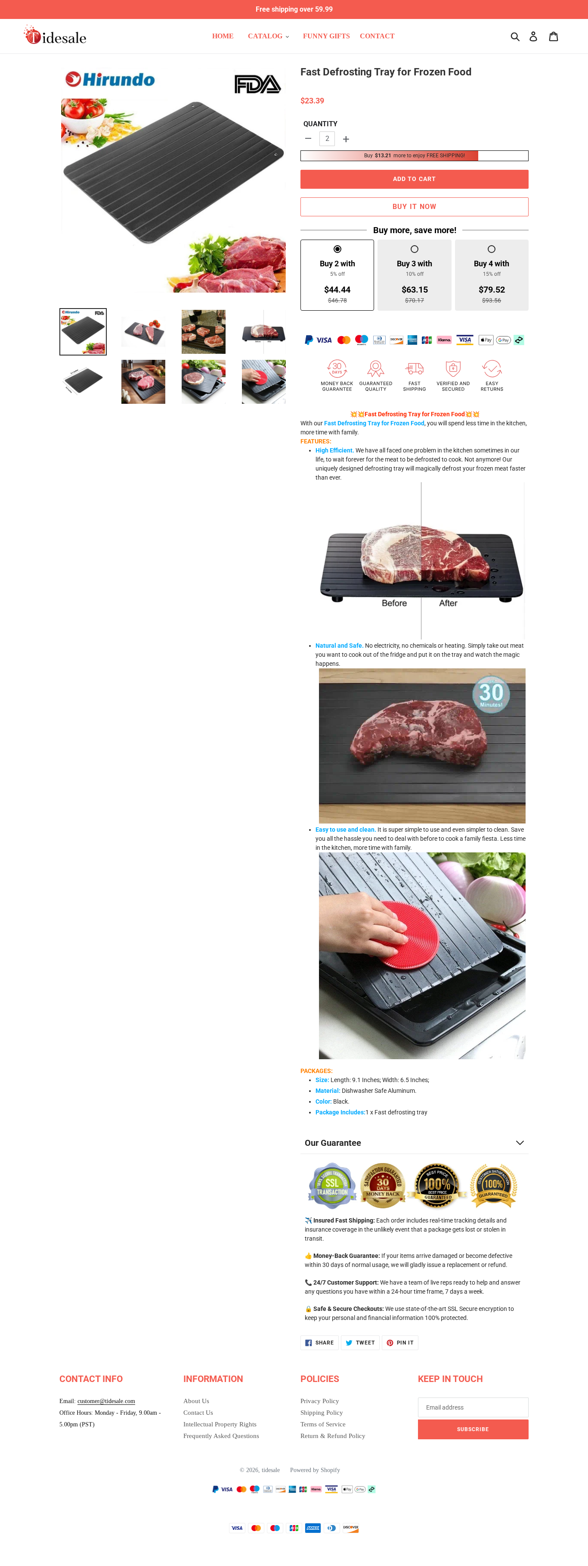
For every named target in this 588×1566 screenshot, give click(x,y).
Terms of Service (323, 1424)
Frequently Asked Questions (221, 1435)
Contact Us (198, 1412)
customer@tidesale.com (106, 1401)
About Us (196, 1401)
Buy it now (415, 207)
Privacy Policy (319, 1401)
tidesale (271, 1470)
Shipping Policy (321, 1412)
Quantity (320, 124)
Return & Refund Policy (332, 1435)
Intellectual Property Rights (220, 1424)
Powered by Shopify (315, 1470)
